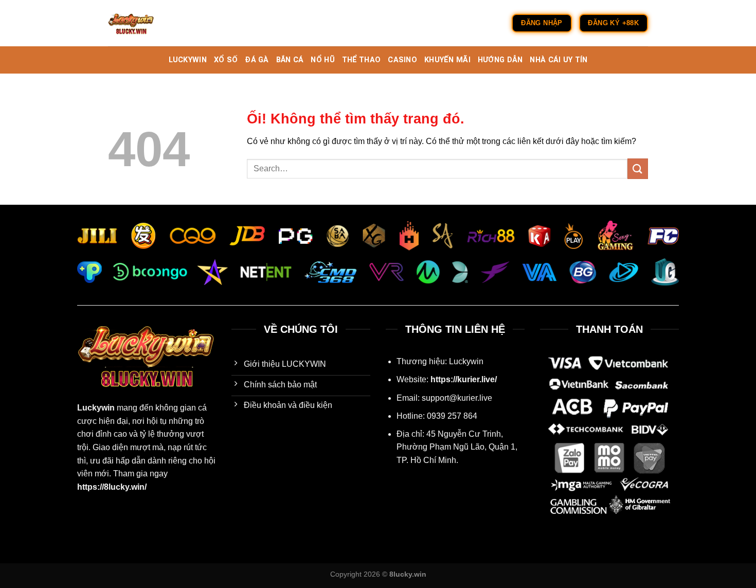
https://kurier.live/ (463, 379)
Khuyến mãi (447, 60)
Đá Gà (256, 60)
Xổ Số (226, 60)
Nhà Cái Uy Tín (558, 60)
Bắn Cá (290, 60)
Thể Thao (361, 60)
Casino (402, 60)
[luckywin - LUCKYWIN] (159, 23)
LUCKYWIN (188, 60)
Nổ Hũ (322, 60)
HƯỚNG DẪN (500, 60)
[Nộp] (637, 168)
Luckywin (96, 407)
